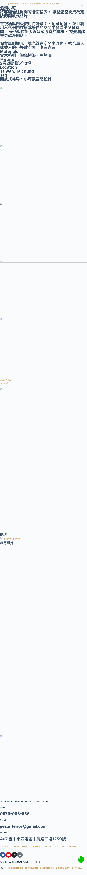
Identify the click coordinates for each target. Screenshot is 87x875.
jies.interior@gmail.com (23, 826)
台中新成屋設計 (78, 868)
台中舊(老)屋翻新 (63, 868)
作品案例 (36, 846)
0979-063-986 (15, 813)
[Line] (20, 855)
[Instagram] (14, 855)
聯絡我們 (72, 846)
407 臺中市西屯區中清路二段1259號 (33, 839)
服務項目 (60, 846)
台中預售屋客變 (31, 868)
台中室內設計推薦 (16, 868)
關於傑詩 (48, 846)
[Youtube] (8, 855)
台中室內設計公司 (47, 868)
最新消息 (6, 846)
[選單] (82, 6)
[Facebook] (3, 855)
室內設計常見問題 (21, 846)
